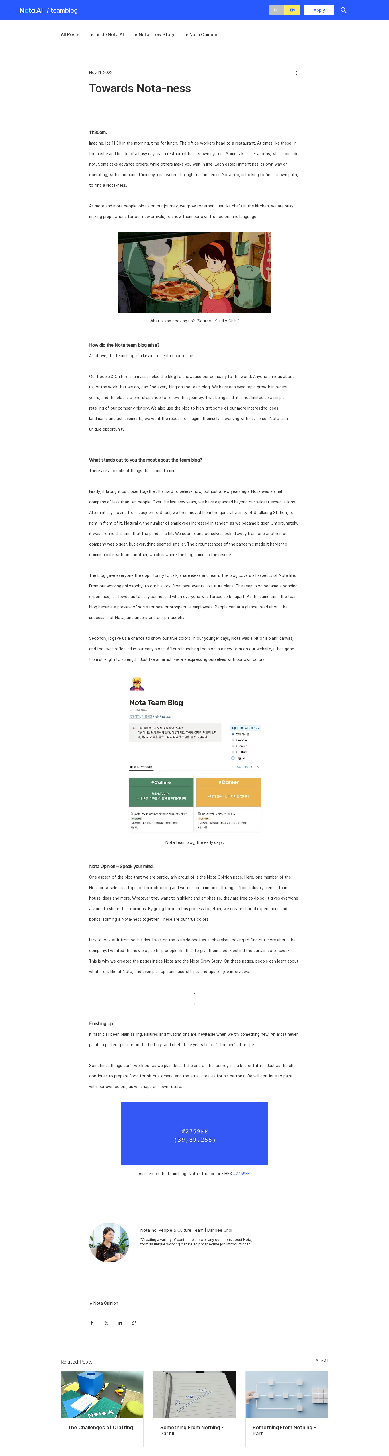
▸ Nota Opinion (201, 34)
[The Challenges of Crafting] (102, 1394)
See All (322, 1360)
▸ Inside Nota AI (107, 34)
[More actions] (296, 72)
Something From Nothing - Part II (192, 1430)
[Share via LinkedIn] (119, 1322)
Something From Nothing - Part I (284, 1430)
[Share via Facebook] (92, 1322)
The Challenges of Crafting (100, 1427)
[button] (343, 10)
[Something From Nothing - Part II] (194, 1394)
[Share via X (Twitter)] (105, 1322)
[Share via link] (133, 1322)
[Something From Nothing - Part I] (287, 1394)
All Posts (70, 34)
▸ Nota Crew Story (155, 34)
